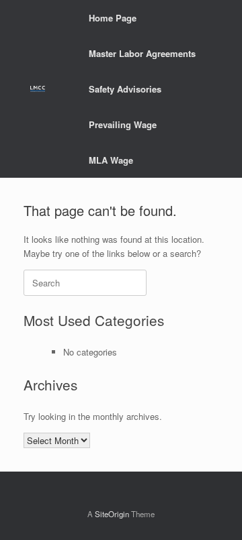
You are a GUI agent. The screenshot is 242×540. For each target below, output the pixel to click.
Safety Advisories (125, 89)
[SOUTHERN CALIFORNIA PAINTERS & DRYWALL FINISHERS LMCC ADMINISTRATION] (37, 89)
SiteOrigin (112, 513)
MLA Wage (111, 160)
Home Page (112, 17)
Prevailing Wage (123, 124)
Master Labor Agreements (142, 53)
